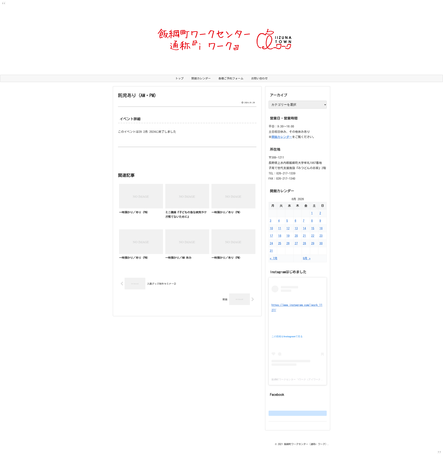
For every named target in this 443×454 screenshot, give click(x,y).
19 (288, 235)
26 (288, 243)
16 (321, 228)
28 (304, 243)
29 (312, 243)
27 (296, 243)
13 (296, 228)
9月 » (306, 258)
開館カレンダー (282, 136)
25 (279, 243)
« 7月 (273, 258)
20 (296, 235)
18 (279, 235)
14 (304, 228)
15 (312, 228)
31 (271, 250)
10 (271, 228)
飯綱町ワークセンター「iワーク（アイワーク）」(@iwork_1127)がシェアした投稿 (316, 379)
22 (312, 235)
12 (288, 228)
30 (321, 243)
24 (271, 243)
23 (321, 235)
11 (279, 228)
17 (271, 235)
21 (304, 235)
